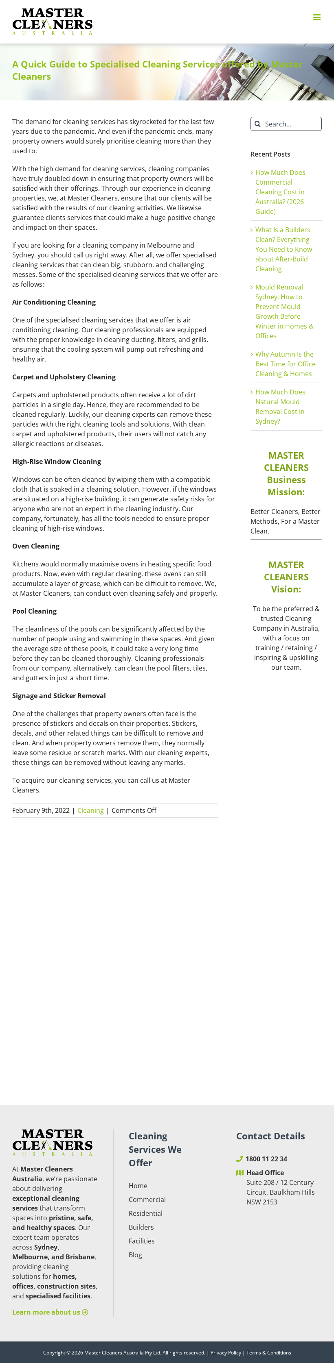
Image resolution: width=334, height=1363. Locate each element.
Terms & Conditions (268, 1352)
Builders (141, 1227)
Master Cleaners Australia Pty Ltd (122, 1352)
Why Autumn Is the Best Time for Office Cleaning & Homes (285, 364)
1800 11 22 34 (266, 1158)
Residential (146, 1213)
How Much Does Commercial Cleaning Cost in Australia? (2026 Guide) (280, 192)
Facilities (142, 1241)
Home (138, 1185)
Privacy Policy (226, 1352)
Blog (135, 1254)
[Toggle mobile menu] (317, 17)
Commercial (147, 1199)
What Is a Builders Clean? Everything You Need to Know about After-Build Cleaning (283, 249)
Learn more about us (47, 1312)
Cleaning (90, 810)
